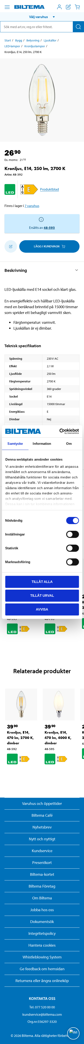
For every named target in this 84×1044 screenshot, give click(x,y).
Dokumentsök (42, 921)
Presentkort (42, 862)
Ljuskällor (50, 40)
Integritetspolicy (42, 933)
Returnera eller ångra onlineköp (42, 980)
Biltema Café (42, 815)
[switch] (72, 534)
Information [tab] (42, 443)
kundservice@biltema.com (42, 1014)
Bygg (18, 40)
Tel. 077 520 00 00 (42, 1007)
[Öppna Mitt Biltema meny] (59, 7)
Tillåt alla (42, 582)
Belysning (32, 40)
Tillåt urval (42, 595)
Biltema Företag (42, 886)
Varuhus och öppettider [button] (42, 803)
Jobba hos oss (42, 909)
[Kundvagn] (77, 7)
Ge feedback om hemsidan (42, 968)
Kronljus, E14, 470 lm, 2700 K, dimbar (20, 737)
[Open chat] (73, 1033)
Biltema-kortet (42, 874)
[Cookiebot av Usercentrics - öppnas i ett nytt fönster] (60, 431)
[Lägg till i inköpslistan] (10, 246)
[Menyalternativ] (7, 7)
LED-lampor (12, 46)
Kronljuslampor (34, 46)
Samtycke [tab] (15, 443)
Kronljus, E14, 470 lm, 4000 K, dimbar (58, 737)
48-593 (49, 227)
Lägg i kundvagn (46, 246)
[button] (42, 16)
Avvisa (42, 609)
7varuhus (32, 205)
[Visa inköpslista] (68, 7)
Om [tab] (69, 443)
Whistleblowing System (42, 957)
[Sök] (78, 26)
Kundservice (42, 850)
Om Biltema (42, 897)
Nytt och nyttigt (42, 838)
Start (7, 40)
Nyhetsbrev (42, 827)
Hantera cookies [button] (42, 945)
